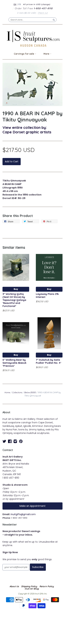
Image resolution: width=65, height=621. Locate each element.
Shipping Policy (29, 586)
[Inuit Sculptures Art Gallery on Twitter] (4, 441)
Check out (43, 13)
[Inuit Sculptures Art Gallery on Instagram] (15, 441)
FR (19, 4)
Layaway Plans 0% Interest (47, 295)
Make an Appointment (33, 506)
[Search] (54, 20)
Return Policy (47, 586)
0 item (26, 13)
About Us (14, 586)
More (47, 53)
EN (15, 4)
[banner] (32, 38)
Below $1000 (30, 392)
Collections (17, 392)
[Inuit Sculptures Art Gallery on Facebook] (10, 441)
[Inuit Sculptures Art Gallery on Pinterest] (21, 441)
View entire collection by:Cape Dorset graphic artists (26, 129)
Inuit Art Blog (32, 588)
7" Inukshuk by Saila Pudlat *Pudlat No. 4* (48, 361)
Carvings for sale (24, 53)
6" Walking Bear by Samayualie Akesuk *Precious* (14, 362)
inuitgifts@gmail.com (23, 514)
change (45, 4)
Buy (16, 289)
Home (7, 392)
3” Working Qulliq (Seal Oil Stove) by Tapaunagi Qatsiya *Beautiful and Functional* (14, 299)
